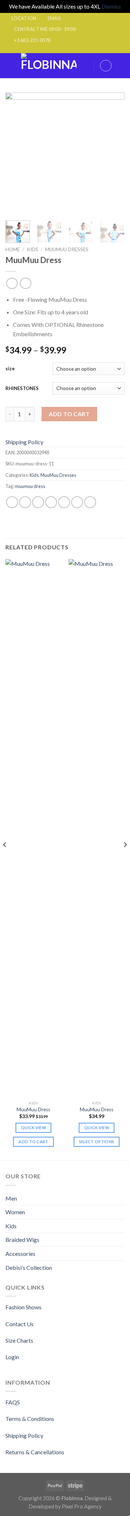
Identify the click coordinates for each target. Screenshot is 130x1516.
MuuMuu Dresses (66, 249)
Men (11, 1198)
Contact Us (19, 1323)
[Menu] (9, 65)
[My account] (106, 65)
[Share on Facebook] (25, 502)
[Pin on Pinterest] (64, 502)
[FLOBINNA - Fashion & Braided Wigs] (49, 65)
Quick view (33, 1127)
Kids (32, 249)
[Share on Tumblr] (90, 502)
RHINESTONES (22, 388)
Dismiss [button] (111, 6)
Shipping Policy (24, 441)
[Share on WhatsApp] (12, 502)
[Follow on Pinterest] (72, 49)
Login (12, 1356)
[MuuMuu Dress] (33, 828)
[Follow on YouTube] (86, 49)
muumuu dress (30, 486)
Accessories (20, 1253)
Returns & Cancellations (34, 1452)
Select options (96, 1141)
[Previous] (16, 153)
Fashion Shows (23, 1307)
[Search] (86, 65)
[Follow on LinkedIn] (79, 49)
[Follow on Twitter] (65, 49)
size (10, 368)
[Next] (113, 153)
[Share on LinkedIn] (77, 502)
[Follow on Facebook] (44, 49)
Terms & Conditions (29, 1418)
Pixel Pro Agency (81, 1506)
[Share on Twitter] (38, 502)
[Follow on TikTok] (58, 49)
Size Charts (19, 1340)
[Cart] (121, 66)
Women (15, 1211)
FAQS (12, 1402)
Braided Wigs (22, 1239)
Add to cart (69, 413)
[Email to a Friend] (51, 502)
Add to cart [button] (33, 1141)
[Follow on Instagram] (51, 49)
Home (12, 249)
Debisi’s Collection (28, 1267)
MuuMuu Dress (33, 1109)
